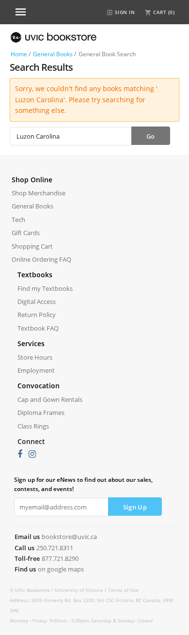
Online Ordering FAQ (41, 259)
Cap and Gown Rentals (49, 399)
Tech (18, 219)
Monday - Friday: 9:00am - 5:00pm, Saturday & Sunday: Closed (81, 620)
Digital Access (36, 301)
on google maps (61, 569)
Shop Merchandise (38, 193)
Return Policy (36, 314)
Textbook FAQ (38, 328)
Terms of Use (123, 590)
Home (19, 54)
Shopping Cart (32, 246)
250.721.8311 (54, 547)
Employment (36, 370)
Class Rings (33, 426)
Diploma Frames (40, 412)
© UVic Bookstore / (32, 590)
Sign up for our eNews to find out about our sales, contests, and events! (83, 484)
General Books (53, 54)
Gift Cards (26, 232)
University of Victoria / (81, 590)
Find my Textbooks (45, 288)
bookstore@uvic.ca (69, 536)
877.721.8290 (60, 558)
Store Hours (34, 357)
